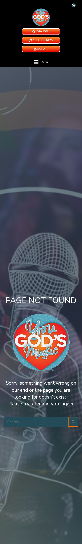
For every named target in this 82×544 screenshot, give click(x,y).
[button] (41, 31)
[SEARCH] (73, 422)
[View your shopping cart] (74, 5)
